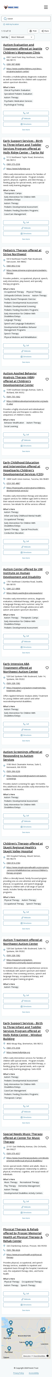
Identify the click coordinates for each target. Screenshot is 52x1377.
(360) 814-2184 (13, 863)
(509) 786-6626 (13, 1250)
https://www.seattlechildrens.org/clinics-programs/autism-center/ (24, 70)
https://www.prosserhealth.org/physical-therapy (24, 1256)
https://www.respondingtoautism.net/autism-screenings (27, 777)
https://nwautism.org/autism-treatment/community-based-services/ (24, 961)
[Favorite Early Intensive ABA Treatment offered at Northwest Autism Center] (47, 667)
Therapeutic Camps (13, 193)
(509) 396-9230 (13, 771)
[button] (9, 1349)
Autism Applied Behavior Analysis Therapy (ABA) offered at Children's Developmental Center (20, 379)
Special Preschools (29, 529)
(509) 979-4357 (13, 1153)
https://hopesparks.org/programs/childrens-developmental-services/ (26, 489)
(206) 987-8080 (13, 64)
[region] (26, 1338)
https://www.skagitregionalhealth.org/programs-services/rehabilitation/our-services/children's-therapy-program (28, 870)
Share (46, 31)
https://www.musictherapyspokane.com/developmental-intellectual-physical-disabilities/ (28, 1159)
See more (26, 129)
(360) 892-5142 (13, 265)
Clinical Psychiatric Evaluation (17, 90)
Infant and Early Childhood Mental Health (22, 515)
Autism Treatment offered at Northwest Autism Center (22, 942)
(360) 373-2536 (13, 164)
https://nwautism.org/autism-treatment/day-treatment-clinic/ (26, 689)
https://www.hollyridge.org (18, 168)
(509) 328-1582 (13, 683)
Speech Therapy (11, 333)
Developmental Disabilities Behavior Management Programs (20, 328)
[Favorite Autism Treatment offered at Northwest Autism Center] (47, 942)
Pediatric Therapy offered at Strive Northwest (22, 252)
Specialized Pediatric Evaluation (18, 93)
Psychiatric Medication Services (18, 101)
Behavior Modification (14, 422)
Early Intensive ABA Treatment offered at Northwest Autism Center (20, 667)
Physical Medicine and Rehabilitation (20, 337)
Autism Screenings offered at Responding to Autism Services (22, 756)
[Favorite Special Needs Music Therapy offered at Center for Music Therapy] (47, 1138)
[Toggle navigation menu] (46, 7)
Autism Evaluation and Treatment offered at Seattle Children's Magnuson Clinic (22, 48)
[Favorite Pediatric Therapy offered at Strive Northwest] (47, 252)
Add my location (12, 24)
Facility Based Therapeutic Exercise (20, 299)
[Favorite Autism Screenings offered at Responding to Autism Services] (47, 755)
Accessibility (34, 1373)
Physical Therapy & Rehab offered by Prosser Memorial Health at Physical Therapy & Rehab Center (23, 1235)
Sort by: (4, 37)
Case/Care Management (15, 214)
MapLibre (27, 1356)
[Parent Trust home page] (11, 7)
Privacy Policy (18, 1373)
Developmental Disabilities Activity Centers (23, 1193)
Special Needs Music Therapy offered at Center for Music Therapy (23, 1138)
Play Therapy (10, 1186)
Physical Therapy (33, 292)
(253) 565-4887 (13, 483)
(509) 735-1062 (13, 396)
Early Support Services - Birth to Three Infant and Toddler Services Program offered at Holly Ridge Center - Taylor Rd (23, 146)
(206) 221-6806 (13, 588)
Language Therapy (12, 320)
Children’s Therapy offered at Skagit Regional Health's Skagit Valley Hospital (23, 847)
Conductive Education (14, 533)
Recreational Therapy (29, 1182)
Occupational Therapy (14, 292)
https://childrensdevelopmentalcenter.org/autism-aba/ (27, 402)
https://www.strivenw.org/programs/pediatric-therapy (27, 271)
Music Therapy (10, 1182)
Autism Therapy (11, 97)
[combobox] (21, 37)
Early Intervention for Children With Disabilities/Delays (19, 198)
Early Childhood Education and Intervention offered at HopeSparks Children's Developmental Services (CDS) (23, 468)
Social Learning (11, 426)
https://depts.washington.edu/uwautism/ (25, 593)
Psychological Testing (14, 104)
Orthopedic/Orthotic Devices (17, 295)
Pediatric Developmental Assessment (21, 207)
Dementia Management (29, 1186)
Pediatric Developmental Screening (19, 306)
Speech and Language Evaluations (19, 323)
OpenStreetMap (39, 1356)
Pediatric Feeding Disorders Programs (21, 210)
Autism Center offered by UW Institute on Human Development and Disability (23, 573)
